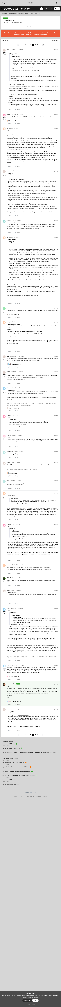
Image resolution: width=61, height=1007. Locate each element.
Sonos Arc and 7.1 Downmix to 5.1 (11, 784)
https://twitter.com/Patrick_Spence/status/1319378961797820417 (22, 469)
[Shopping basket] (57, 3)
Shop (3, 3)
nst (7, 128)
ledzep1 (8, 49)
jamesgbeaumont (11, 308)
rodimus (9, 220)
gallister (8, 462)
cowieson (9, 435)
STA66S (9, 415)
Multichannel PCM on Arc (9, 744)
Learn (7, 3)
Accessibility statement (41, 796)
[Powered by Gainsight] (31, 793)
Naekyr (8, 387)
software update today (22, 688)
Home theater (24, 13)
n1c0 (8, 665)
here (25, 310)
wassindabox (10, 451)
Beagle (8, 493)
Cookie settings (30, 796)
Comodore (9, 564)
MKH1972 (9, 577)
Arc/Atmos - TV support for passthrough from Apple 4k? (17, 771)
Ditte (8, 684)
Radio (17, 3)
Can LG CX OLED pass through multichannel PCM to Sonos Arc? (19, 775)
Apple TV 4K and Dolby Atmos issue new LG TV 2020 (16, 767)
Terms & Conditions (19, 796)
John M (9, 356)
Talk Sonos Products (14, 13)
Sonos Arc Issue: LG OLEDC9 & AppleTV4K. (14, 762)
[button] (2, 9)
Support (12, 3)
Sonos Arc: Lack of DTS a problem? (12, 748)
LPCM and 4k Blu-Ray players (10, 758)
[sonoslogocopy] (30, 3)
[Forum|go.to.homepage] (17, 8)
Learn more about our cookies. (31, 997)
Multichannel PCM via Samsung (11, 780)
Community (4, 13)
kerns (8, 480)
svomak (8, 114)
